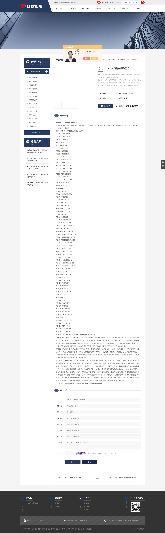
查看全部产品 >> (37, 133)
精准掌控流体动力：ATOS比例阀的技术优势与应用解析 (37, 151)
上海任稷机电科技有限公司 (66, 2)
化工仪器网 (89, 529)
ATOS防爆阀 (33, 85)
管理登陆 (142, 529)
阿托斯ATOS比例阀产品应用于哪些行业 (37, 184)
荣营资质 (86, 509)
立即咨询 (107, 106)
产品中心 (85, 9)
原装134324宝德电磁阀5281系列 (125, 477)
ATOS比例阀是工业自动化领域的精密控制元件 (37, 159)
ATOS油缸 (32, 122)
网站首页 (59, 9)
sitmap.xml (134, 529)
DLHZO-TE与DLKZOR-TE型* (73, 477)
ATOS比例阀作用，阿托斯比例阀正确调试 (37, 176)
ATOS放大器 (33, 107)
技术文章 (111, 9)
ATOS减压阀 (33, 96)
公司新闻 (57, 503)
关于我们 (72, 9)
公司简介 (86, 503)
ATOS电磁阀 (33, 81)
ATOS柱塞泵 (33, 118)
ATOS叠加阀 (33, 100)
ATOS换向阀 (33, 92)
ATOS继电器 (33, 126)
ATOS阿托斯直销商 (33, 71)
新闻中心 (98, 9)
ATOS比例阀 (33, 77)
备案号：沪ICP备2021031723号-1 (66, 529)
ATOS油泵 (32, 115)
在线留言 (124, 9)
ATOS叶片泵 (33, 111)
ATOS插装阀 (33, 103)
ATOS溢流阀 (33, 89)
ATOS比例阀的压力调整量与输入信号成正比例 (37, 168)
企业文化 (86, 506)
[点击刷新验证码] (81, 453)
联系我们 (138, 9)
